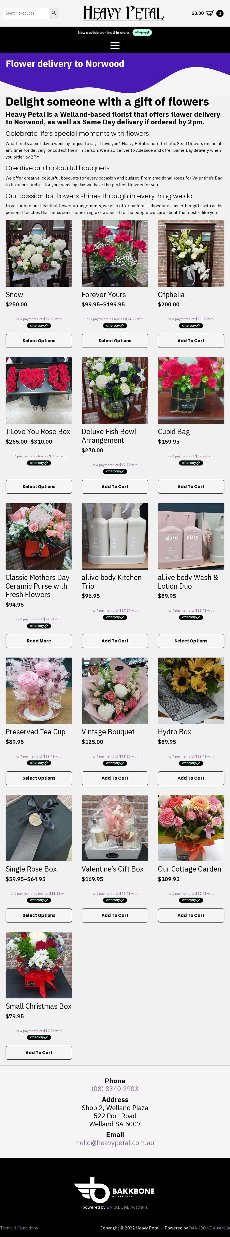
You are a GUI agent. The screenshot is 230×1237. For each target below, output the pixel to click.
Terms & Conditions (19, 1228)
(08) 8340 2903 (115, 1088)
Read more (39, 641)
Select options (39, 341)
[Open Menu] (115, 45)
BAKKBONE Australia (127, 1207)
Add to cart (191, 341)
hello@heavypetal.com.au (115, 1142)
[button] (54, 13)
